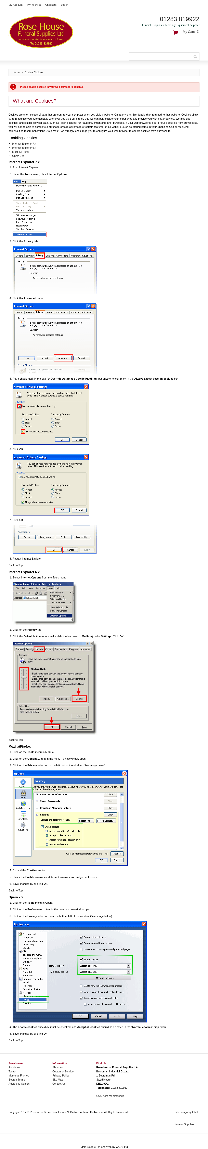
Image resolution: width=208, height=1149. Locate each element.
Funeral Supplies (184, 1124)
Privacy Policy (60, 1075)
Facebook (14, 1067)
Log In (64, 4)
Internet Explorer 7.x (24, 143)
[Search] (195, 56)
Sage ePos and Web (99, 1146)
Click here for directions (110, 1095)
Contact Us (59, 1083)
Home (16, 72)
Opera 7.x (18, 155)
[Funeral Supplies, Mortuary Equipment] (68, 32)
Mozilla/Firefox (20, 151)
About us (57, 1067)
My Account (16, 4)
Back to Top (16, 565)
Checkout (50, 4)
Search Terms (17, 1079)
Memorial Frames (19, 1075)
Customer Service (63, 1071)
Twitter (12, 1071)
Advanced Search (19, 1083)
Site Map (57, 1079)
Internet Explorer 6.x (24, 147)
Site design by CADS (186, 1112)
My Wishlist (34, 4)
